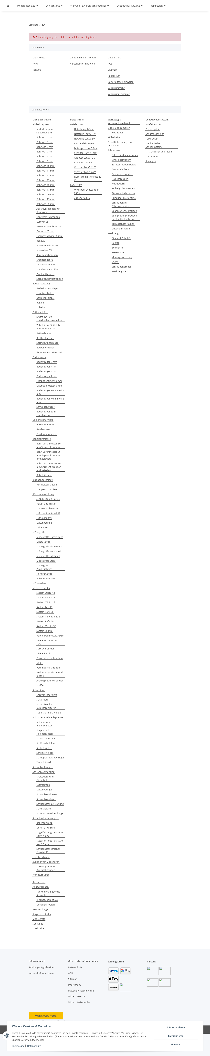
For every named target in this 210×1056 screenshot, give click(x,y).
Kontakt (36, 69)
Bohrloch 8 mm (44, 156)
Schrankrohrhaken (46, 794)
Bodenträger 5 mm (46, 371)
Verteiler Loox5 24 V (85, 171)
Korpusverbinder (41, 914)
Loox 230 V (76, 184)
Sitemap (112, 69)
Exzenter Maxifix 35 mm (49, 235)
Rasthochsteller (44, 338)
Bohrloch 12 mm (45, 175)
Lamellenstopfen (45, 264)
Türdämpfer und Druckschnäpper (45, 868)
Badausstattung (41, 283)
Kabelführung (44, 475)
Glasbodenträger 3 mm (49, 380)
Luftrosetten (43, 784)
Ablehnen (175, 1044)
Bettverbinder (44, 333)
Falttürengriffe (44, 573)
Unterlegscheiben (121, 228)
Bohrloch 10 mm (45, 165)
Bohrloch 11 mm (45, 170)
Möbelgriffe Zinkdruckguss (44, 567)
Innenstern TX (44, 250)
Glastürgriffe (43, 541)
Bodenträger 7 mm (46, 376)
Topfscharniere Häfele (48, 712)
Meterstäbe (118, 252)
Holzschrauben (120, 178)
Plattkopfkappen (45, 274)
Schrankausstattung (43, 771)
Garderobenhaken (46, 434)
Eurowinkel (42, 221)
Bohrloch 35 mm (45, 203)
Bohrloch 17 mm (45, 189)
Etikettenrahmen (45, 578)
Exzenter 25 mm (45, 231)
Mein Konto (38, 57)
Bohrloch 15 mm (45, 184)
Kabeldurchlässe (41, 438)
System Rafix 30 (44, 621)
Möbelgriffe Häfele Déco (49, 537)
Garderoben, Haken (43, 424)
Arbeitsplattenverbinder (49, 680)
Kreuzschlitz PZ (44, 259)
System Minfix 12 (45, 597)
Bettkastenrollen (45, 347)
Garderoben (43, 429)
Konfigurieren (176, 1035)
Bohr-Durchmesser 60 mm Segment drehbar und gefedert (48, 455)
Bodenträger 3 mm (46, 361)
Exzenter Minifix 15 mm (49, 226)
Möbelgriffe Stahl (45, 560)
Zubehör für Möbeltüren (45, 861)
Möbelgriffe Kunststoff (48, 551)
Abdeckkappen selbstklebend (44, 131)
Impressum (18, 1046)
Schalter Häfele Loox (85, 152)
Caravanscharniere (46, 694)
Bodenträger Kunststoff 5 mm (50, 392)
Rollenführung (44, 822)
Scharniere (38, 690)
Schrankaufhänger (42, 767)
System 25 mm (44, 630)
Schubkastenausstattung (50, 803)
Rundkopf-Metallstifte (124, 197)
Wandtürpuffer (40, 874)
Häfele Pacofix (44, 653)
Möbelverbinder (41, 588)
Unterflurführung (45, 827)
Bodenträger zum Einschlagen (46, 413)
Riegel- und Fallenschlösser (44, 732)
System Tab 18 (44, 607)
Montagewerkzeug (122, 257)
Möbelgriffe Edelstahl (48, 556)
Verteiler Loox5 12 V (85, 167)
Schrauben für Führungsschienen (122, 204)
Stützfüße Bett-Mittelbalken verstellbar (49, 318)
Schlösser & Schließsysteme (47, 717)
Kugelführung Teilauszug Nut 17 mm (50, 834)
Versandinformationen (82, 63)
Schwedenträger (45, 406)
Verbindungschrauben (48, 667)
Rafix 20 (40, 240)
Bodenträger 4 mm (46, 366)
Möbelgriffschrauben (123, 188)
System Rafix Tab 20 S (48, 616)
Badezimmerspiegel (47, 288)
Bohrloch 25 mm (45, 199)
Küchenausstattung (43, 494)
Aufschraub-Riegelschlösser (44, 724)
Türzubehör (152, 156)
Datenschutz (34, 1046)
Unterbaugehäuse (84, 129)
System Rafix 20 (44, 611)
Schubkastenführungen (45, 818)
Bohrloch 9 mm (44, 161)
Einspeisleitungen (84, 143)
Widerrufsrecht (116, 87)
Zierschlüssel (43, 762)
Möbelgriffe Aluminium (49, 546)
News (35, 63)
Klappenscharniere (46, 489)
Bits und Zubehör (121, 238)
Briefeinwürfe (153, 124)
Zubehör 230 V (82, 197)
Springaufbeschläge (47, 342)
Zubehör (41, 307)
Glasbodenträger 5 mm (49, 385)
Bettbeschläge (40, 312)
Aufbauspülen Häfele (48, 498)
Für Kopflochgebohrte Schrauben (48, 893)
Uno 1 (39, 662)
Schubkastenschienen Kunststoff (48, 850)
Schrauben (114, 150)
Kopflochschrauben (47, 255)
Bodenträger (39, 357)
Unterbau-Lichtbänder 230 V (86, 191)
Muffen (40, 685)
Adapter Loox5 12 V (84, 157)
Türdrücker (152, 138)
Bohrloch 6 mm (44, 146)
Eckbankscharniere (42, 419)
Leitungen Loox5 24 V (85, 148)
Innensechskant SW (47, 245)
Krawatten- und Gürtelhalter (45, 778)
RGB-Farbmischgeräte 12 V (87, 178)
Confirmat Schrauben (48, 216)
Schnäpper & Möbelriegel (50, 757)
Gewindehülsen (120, 169)
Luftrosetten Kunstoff (48, 513)
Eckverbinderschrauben (49, 658)
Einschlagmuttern (121, 159)
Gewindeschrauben (122, 174)
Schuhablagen (44, 808)
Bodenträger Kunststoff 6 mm (50, 400)
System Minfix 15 (45, 602)
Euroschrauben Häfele (124, 164)
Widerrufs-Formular (119, 94)
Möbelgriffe (38, 532)
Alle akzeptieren (176, 1027)
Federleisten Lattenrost (49, 352)
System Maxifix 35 (46, 626)
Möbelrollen (39, 583)
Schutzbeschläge (155, 133)
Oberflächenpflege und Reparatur (120, 143)
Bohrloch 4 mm (44, 137)
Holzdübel (117, 132)
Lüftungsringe (44, 522)
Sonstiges (151, 161)
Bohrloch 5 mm (44, 142)
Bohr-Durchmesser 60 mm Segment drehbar (48, 445)
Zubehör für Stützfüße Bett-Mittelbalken (48, 326)
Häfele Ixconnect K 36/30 (49, 635)
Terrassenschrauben (123, 223)
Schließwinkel (44, 748)
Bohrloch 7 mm (44, 151)
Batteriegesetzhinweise (120, 81)
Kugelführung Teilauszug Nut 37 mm (50, 842)
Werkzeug (113, 233)
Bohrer (115, 242)
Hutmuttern (118, 183)
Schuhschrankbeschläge (49, 813)
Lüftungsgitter (44, 517)
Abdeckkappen (40, 124)
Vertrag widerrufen (46, 1015)
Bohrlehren (118, 247)
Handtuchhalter (45, 293)
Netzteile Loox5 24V (84, 138)
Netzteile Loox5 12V (84, 133)
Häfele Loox (76, 124)
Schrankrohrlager (46, 799)
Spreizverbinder (45, 648)
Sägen (115, 261)
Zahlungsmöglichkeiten (83, 57)
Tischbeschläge (40, 857)
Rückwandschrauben (123, 193)
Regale (40, 302)
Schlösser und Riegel (160, 151)
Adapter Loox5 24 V (84, 162)
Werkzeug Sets (120, 271)
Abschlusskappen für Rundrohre (48, 210)
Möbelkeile (114, 137)
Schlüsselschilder (46, 743)
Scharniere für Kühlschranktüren (46, 706)
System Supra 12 (45, 592)
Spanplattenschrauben (124, 210)
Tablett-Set (42, 527)
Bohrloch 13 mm (45, 180)
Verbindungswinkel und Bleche (49, 674)
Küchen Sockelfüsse (47, 508)
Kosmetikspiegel (45, 297)
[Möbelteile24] (8, 5)
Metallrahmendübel (47, 269)
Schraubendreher (121, 266)
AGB (110, 63)
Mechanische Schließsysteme (154, 145)
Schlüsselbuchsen (46, 738)
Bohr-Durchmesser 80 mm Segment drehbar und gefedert (48, 467)
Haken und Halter (46, 503)
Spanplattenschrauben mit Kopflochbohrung (124, 217)
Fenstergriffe (153, 129)
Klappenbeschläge (42, 479)
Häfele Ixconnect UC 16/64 (47, 642)
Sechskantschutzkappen (49, 278)
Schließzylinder (44, 752)
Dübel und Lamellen (119, 127)
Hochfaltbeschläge (46, 484)
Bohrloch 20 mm (45, 194)
